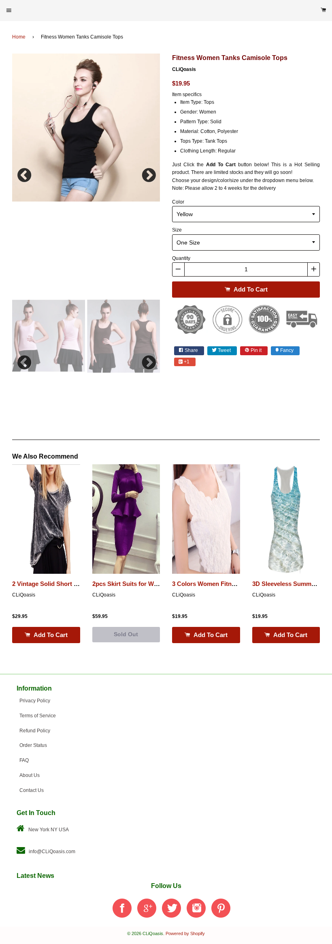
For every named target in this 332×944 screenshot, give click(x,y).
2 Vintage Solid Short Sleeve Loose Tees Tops (76, 584)
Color (178, 202)
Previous (24, 173)
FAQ (24, 760)
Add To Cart (250, 289)
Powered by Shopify (185, 933)
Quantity (181, 258)
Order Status (33, 745)
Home (19, 37)
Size (177, 230)
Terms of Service (37, 716)
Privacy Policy (34, 701)
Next (148, 173)
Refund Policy (34, 731)
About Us (29, 775)
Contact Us (31, 790)
